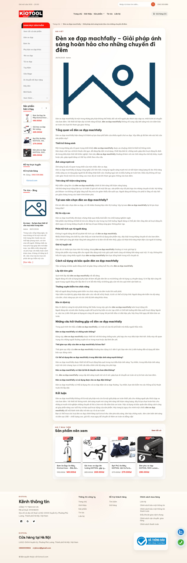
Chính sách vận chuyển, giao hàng (152, 519)
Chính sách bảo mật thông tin (152, 505)
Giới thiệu (88, 14)
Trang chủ (77, 14)
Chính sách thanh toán (149, 524)
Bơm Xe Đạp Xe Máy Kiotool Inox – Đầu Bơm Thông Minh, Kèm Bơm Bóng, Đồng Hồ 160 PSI (67, 469)
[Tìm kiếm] (153, 4)
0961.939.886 (162, 4)
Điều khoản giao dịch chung (151, 515)
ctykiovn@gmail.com (42, 548)
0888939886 (25, 548)
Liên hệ (117, 14)
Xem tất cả (156, 430)
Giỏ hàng (113, 505)
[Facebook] (21, 521)
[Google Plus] (27, 521)
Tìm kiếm (113, 502)
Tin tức (110, 14)
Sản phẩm (82, 509)
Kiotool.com (32, 180)
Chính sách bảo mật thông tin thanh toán (152, 510)
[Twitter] (33, 521)
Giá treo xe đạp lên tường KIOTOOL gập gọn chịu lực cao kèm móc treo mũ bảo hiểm (95, 469)
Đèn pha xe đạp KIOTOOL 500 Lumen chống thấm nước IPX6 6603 (149, 469)
